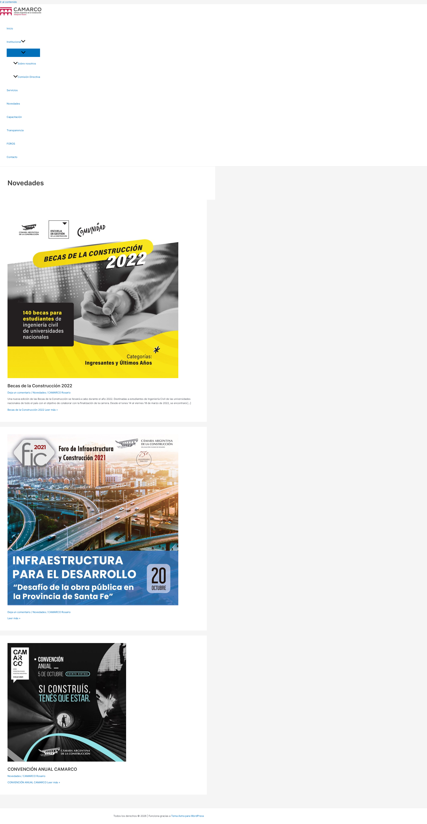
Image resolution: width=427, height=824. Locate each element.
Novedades (13, 103)
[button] (23, 42)
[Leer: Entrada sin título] (93, 604)
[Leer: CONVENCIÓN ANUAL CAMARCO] (67, 760)
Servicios (12, 90)
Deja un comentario (19, 392)
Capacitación (14, 117)
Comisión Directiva (29, 76)
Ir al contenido (8, 2)
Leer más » (33, 409)
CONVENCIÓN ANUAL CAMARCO (42, 769)
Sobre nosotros (27, 63)
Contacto (12, 157)
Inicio (10, 28)
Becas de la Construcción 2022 (40, 385)
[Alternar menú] (23, 53)
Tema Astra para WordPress (187, 815)
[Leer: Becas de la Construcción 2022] (93, 377)
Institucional (14, 41)
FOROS (11, 143)
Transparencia (15, 130)
